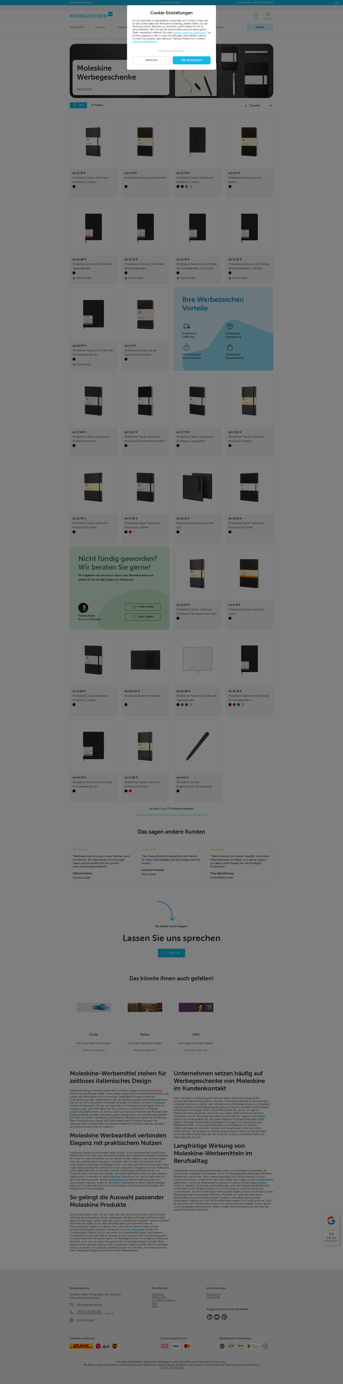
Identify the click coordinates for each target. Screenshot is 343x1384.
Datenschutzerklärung (144, 41)
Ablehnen (151, 60)
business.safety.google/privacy (189, 32)
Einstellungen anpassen (171, 51)
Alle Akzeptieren (191, 60)
